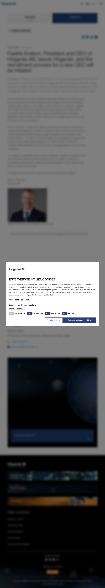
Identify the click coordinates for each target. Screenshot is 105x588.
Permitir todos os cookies (79, 320)
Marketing (71, 313)
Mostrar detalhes (17, 309)
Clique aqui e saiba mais (20, 300)
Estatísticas (55, 313)
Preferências (37, 313)
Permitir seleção (54, 320)
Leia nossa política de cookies (22, 305)
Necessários (19, 313)
